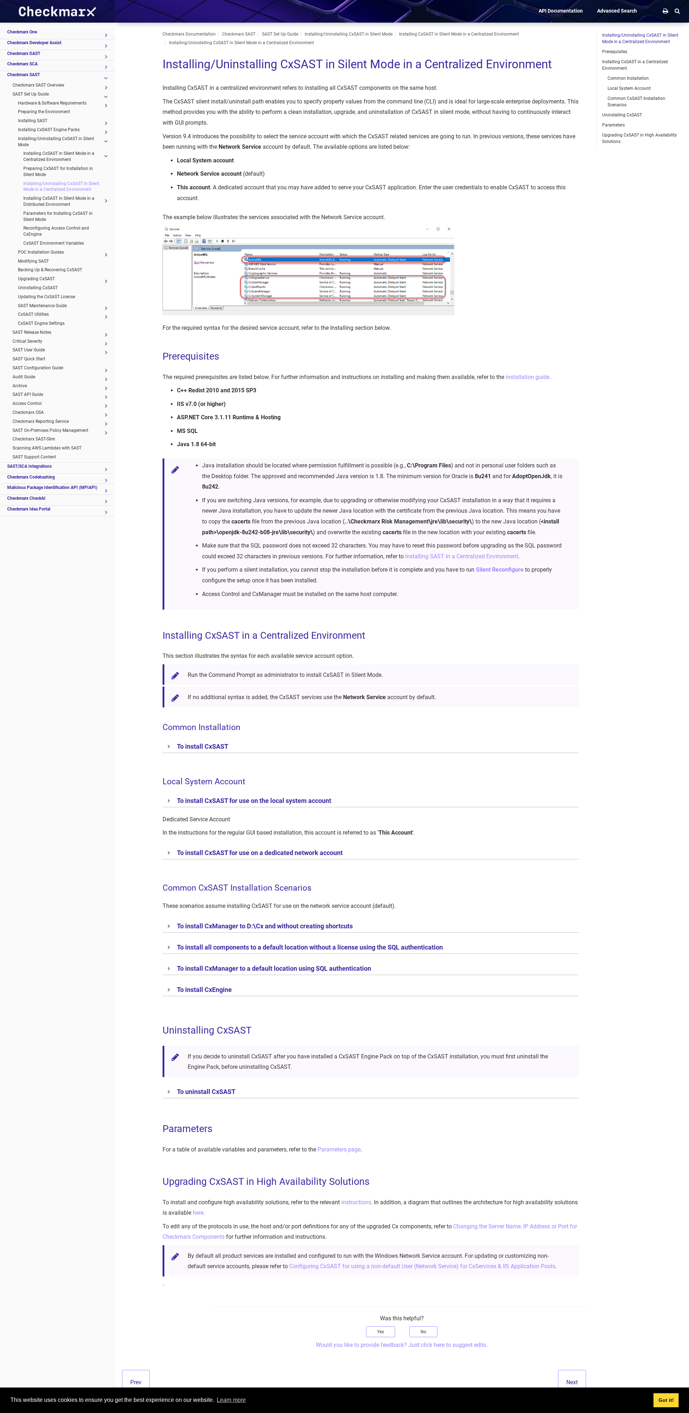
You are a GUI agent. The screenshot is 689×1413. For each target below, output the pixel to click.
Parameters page (339, 1149)
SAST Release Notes (32, 332)
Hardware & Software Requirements (52, 103)
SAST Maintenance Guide (42, 305)
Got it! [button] (666, 1400)
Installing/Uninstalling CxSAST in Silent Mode (56, 141)
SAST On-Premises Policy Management (50, 430)
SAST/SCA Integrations (29, 466)
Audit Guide (24, 376)
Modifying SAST (33, 261)
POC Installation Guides (41, 252)
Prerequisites (614, 51)
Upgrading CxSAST (36, 278)
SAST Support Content (34, 457)
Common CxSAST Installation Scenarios (636, 101)
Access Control (27, 403)
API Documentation (561, 11)
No (423, 1331)
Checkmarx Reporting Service (41, 421)
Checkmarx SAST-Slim (34, 439)
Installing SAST (32, 120)
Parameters (613, 125)
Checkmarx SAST (23, 74)
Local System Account (629, 88)
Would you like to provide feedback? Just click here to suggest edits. (402, 1345)
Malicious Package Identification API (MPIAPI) (52, 487)
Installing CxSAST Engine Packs (49, 129)
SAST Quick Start (29, 358)
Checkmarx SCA (22, 63)
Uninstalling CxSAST (38, 287)
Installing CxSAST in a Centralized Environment (635, 65)
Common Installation (628, 78)
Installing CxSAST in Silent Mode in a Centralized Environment (58, 156)
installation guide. (528, 377)
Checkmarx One (22, 31)
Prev (135, 1382)
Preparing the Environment (44, 111)
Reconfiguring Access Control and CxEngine (56, 231)
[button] (677, 11)
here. (199, 1212)
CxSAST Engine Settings (41, 323)
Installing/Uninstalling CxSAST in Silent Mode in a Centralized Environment (61, 186)
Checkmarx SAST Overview (38, 85)
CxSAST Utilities (33, 314)
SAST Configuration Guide (38, 367)
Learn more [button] (231, 1400)
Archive (20, 385)
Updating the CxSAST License (46, 296)
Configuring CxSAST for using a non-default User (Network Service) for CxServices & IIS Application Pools (422, 1266)
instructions (356, 1202)
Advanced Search (617, 11)
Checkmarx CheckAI (26, 498)
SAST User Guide (29, 349)
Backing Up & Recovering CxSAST (50, 269)
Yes (380, 1331)
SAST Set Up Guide (31, 94)
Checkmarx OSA (28, 412)
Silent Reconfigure (500, 569)
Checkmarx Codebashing (31, 477)
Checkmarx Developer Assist (34, 42)
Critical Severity (27, 341)
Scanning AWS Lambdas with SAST (47, 448)
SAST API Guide (28, 394)
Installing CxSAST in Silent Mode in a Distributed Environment (58, 201)
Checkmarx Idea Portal (28, 509)
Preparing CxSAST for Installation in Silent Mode (58, 171)
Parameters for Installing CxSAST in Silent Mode (58, 216)
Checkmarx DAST (23, 53)
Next (572, 1382)
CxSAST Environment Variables (53, 243)
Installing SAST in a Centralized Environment (461, 556)
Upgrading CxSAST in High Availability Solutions (639, 138)
